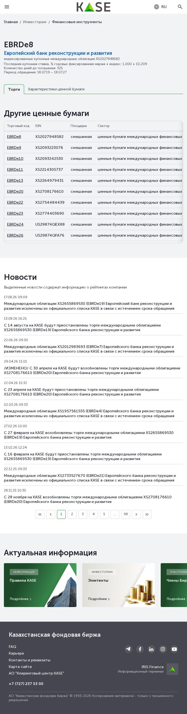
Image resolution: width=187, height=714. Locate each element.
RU (164, 6)
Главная (11, 21)
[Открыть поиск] (180, 7)
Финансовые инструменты (77, 21)
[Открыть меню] (7, 7)
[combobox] (160, 7)
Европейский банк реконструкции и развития (58, 53)
